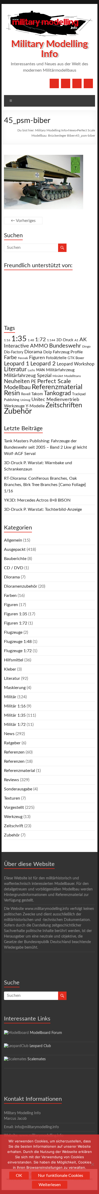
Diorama (33, 351)
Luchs (31, 370)
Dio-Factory (13, 352)
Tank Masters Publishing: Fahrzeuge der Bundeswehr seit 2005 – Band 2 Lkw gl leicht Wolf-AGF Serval (45, 447)
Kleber (10, 669)
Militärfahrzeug (60, 370)
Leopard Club (40, 1046)
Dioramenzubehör (20, 586)
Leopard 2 (43, 363)
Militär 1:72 (15, 724)
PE (33, 382)
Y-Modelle (35, 406)
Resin (12, 393)
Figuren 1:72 (15, 623)
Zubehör (18, 411)
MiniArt (58, 376)
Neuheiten (17, 381)
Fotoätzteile (56, 358)
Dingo (86, 346)
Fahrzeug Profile (68, 352)
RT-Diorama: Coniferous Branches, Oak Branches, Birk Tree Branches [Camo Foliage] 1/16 (45, 484)
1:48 (31, 340)
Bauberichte (15, 559)
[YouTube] (65, 83)
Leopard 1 (16, 363)
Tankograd (57, 393)
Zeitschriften (64, 405)
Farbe (10, 357)
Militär (10, 697)
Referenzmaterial (57, 387)
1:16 (7, 340)
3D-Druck (64, 340)
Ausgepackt (15, 549)
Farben (10, 595)
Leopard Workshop (76, 364)
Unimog (25, 400)
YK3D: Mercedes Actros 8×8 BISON (37, 500)
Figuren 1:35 (15, 614)
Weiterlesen (50, 1185)
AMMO (39, 346)
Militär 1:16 (15, 706)
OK (19, 1175)
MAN (40, 370)
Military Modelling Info (51, 130)
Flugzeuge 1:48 (18, 642)
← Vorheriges (23, 221)
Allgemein (13, 540)
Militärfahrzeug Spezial (27, 375)
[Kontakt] (77, 83)
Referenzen (14, 752)
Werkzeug (13, 817)
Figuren (37, 357)
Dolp (47, 352)
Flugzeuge (13, 632)
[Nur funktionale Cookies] (92, 1164)
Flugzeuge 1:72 (18, 651)
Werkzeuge (14, 406)
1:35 (19, 339)
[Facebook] (54, 83)
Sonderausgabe (18, 789)
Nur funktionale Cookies (60, 1175)
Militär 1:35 (15, 715)
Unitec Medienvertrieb (55, 399)
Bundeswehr (65, 346)
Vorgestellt (14, 807)
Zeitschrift (13, 826)
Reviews (11, 780)
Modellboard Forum (46, 1033)
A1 (76, 340)
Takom (37, 394)
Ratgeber (12, 743)
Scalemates (36, 1059)
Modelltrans (72, 376)
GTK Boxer (76, 358)
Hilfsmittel (13, 660)
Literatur (15, 369)
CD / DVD (13, 568)
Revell (25, 394)
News (72, 130)
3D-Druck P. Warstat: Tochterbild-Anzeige (43, 509)
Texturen (12, 798)
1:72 (40, 339)
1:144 (51, 340)
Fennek (23, 358)
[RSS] (88, 83)
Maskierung (15, 688)
